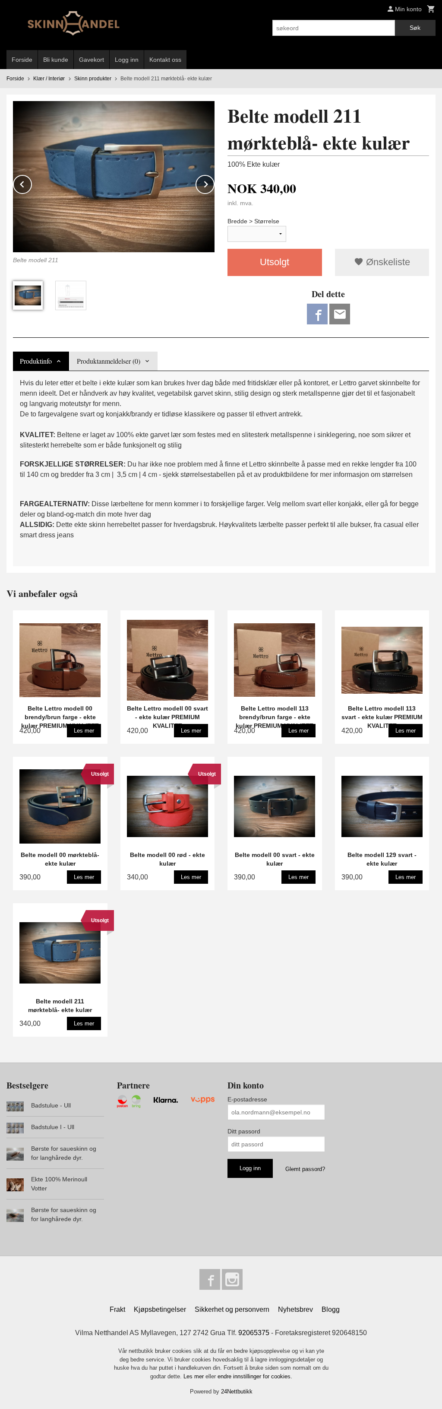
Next (214, 183)
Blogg (331, 1309)
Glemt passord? (305, 1169)
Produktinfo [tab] (36, 360)
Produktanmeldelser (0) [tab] (108, 360)
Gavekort (91, 59)
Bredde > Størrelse (253, 221)
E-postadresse (247, 1099)
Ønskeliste (386, 262)
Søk (415, 27)
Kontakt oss (165, 59)
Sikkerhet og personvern (232, 1309)
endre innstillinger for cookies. (255, 1376)
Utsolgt (274, 262)
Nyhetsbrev (295, 1309)
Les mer (194, 1376)
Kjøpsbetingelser (160, 1309)
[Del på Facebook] (317, 314)
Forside (22, 59)
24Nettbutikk (237, 1391)
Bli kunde (55, 59)
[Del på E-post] (339, 314)
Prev (31, 183)
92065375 (253, 1332)
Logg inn (127, 59)
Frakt (117, 1309)
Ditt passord (243, 1131)
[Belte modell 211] (114, 176)
